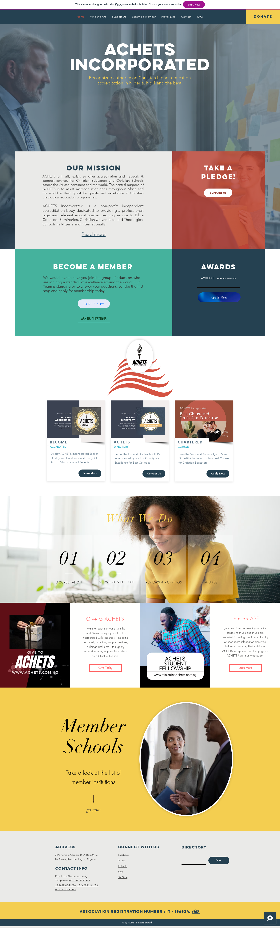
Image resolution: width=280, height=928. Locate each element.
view (196, 911)
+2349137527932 (79, 880)
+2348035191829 (87, 885)
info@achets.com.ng (75, 876)
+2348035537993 (65, 889)
